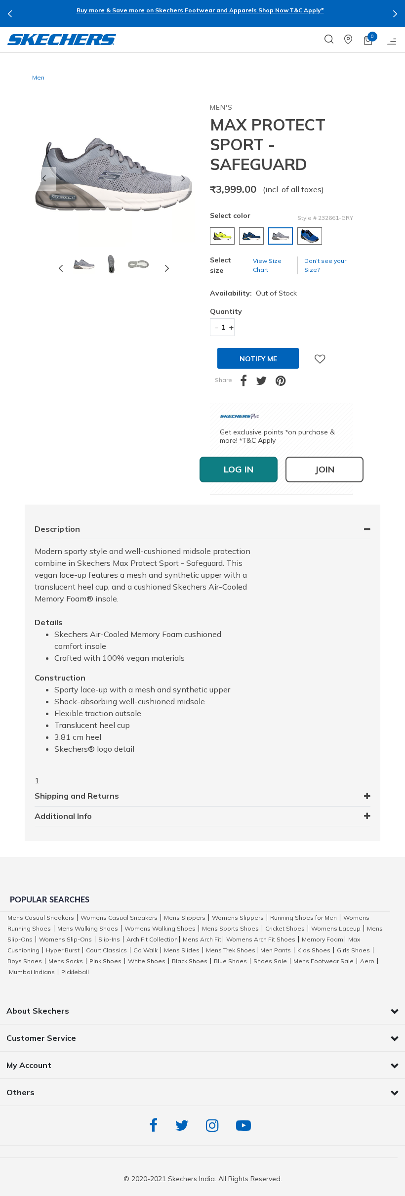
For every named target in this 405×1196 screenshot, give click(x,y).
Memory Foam (322, 939)
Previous (10, 14)
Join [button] (324, 469)
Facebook (155, 1125)
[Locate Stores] (354, 39)
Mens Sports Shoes (230, 928)
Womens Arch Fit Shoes (260, 939)
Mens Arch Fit (202, 939)
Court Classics (106, 950)
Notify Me (258, 358)
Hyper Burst (63, 950)
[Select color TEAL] (252, 236)
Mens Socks (65, 961)
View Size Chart (267, 265)
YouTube (246, 1125)
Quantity (222, 311)
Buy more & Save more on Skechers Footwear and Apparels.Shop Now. (183, 10)
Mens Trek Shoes (230, 950)
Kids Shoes (313, 950)
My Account (28, 1065)
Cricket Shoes (285, 928)
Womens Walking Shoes (160, 928)
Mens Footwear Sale (323, 961)
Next (395, 14)
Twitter (184, 1125)
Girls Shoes (353, 950)
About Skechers (37, 1011)
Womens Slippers (238, 917)
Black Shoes (189, 961)
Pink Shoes (105, 961)
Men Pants (275, 950)
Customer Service (41, 1038)
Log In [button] (238, 469)
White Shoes (146, 961)
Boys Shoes (24, 961)
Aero (367, 961)
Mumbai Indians (32, 972)
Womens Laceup (336, 928)
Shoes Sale (270, 961)
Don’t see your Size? (325, 265)
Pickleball (75, 972)
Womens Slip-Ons (65, 939)
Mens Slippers (184, 917)
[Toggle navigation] (392, 39)
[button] (44, 179)
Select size (220, 265)
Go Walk (145, 950)
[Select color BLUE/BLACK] (310, 236)
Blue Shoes (230, 961)
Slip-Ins (109, 939)
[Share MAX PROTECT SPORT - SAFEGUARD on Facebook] (248, 382)
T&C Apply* (306, 10)
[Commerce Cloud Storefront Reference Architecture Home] (61, 39)
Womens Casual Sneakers (119, 917)
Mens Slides (182, 950)
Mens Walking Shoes (87, 928)
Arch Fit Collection (152, 939)
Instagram (215, 1125)
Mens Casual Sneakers (40, 917)
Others (20, 1092)
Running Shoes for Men (303, 917)
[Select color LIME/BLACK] (223, 236)
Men (38, 77)
